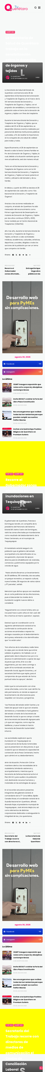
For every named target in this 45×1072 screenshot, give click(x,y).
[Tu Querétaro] (16, 7)
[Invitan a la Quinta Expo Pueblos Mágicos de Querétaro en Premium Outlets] (7, 432)
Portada (9, 474)
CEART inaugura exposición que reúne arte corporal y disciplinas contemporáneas (27, 387)
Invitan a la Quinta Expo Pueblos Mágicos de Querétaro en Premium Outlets (27, 432)
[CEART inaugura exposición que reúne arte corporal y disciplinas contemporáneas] (7, 387)
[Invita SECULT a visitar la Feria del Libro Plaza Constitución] (7, 402)
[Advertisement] (22, 463)
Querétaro (10, 32)
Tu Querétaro (15, 76)
